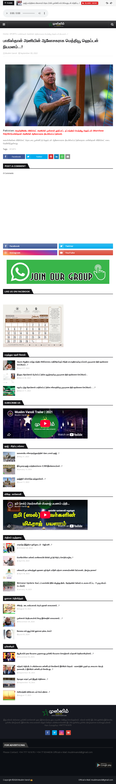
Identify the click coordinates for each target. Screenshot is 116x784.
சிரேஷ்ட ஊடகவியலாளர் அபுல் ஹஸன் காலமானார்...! (38, 605)
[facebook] (30, 246)
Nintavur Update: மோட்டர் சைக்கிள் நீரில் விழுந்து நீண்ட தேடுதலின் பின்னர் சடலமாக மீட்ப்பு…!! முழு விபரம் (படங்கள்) (61, 584)
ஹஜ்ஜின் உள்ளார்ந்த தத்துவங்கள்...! (31, 478)
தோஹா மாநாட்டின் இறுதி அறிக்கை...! (32, 679)
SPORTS (13, 34)
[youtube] (86, 252)
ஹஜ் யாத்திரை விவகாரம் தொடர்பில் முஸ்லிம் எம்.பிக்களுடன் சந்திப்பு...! (51, 3)
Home (5, 34)
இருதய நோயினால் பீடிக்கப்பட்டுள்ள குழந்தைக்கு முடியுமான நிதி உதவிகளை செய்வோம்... (52, 374)
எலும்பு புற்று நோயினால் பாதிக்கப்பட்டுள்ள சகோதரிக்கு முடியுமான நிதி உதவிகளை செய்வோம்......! (56, 387)
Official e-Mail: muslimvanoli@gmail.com (96, 780)
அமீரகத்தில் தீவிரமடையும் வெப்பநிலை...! (33, 691)
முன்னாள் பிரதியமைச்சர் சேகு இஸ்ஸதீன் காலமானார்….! (40, 618)
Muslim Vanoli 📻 (25, 780)
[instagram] (30, 252)
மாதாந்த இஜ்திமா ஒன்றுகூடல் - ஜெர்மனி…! (34, 544)
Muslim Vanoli (11, 53)
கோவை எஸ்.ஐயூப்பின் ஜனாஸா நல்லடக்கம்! (34, 631)
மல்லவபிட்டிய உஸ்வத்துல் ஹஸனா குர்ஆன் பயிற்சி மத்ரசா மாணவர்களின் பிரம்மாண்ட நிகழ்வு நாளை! (56, 570)
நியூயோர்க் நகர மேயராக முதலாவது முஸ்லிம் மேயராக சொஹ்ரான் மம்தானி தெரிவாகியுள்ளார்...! (55, 653)
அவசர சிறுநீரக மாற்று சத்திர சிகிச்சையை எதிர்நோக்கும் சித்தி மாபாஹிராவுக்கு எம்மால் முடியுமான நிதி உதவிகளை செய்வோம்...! (62, 363)
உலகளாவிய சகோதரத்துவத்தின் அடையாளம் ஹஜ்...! (38, 453)
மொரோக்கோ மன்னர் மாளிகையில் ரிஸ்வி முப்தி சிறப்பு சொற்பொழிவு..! (45, 557)
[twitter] (86, 246)
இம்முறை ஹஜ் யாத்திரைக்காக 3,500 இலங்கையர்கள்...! (39, 466)
